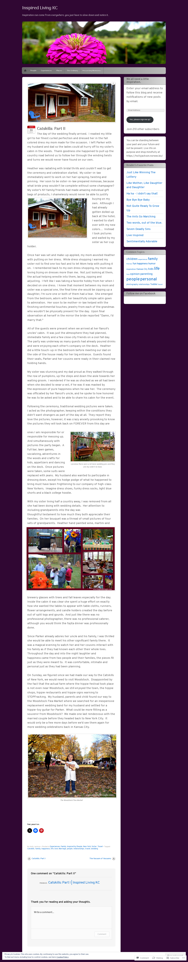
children (132, 259)
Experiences (46, 70)
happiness (46, 849)
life (52, 849)
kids (150, 269)
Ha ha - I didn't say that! (142, 193)
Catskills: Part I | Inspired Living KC (74, 882)
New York (87, 846)
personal (148, 279)
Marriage (62, 849)
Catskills (30, 849)
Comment (102, 934)
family (38, 849)
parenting (146, 274)
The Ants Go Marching (140, 216)
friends (129, 264)
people (70, 849)
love (56, 849)
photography (132, 284)
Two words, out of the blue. (144, 223)
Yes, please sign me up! (139, 119)
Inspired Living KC (40, 8)
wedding (94, 849)
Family (63, 846)
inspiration (131, 269)
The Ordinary (72, 70)
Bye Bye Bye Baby (138, 200)
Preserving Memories (92, 70)
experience (142, 259)
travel (87, 849)
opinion (135, 274)
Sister (94, 846)
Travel (100, 846)
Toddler (153, 284)
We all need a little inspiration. (137, 81)
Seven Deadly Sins (138, 229)
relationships (78, 849)
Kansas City (142, 269)
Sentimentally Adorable (141, 241)
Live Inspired (134, 235)
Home (25, 70)
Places (59, 70)
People (33, 70)
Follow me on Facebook (140, 293)
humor (152, 263)
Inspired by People (74, 846)
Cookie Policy (63, 957)
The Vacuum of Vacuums (100, 858)
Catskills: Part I (39, 858)
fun (134, 263)
